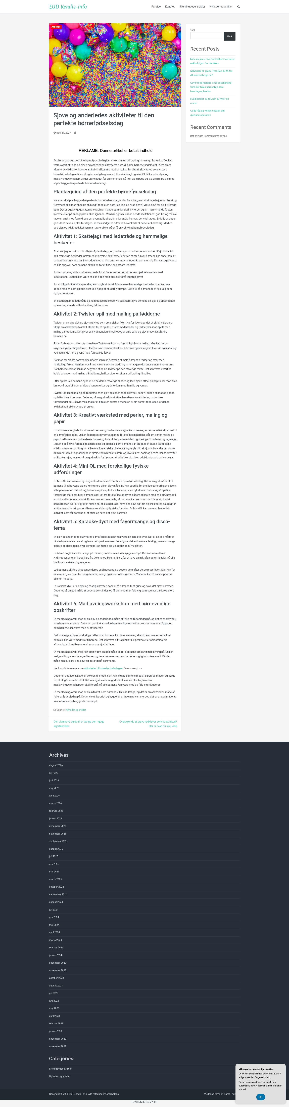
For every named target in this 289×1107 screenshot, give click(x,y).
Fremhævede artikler (192, 6)
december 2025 (57, 826)
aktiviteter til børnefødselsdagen (103, 668)
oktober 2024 (56, 886)
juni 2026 (54, 780)
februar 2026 (56, 810)
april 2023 (54, 1016)
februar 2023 (56, 1023)
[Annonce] (115, 64)
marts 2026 (55, 803)
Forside (156, 6)
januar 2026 (55, 818)
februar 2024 (56, 947)
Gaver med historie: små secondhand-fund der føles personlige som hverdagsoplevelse (211, 87)
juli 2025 (53, 856)
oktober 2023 (56, 977)
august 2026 (56, 765)
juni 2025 (54, 864)
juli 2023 (53, 993)
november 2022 (57, 1046)
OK (260, 1097)
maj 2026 (54, 788)
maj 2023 (54, 1008)
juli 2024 (53, 909)
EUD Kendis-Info (68, 6)
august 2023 (56, 985)
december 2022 (57, 1038)
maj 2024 (54, 924)
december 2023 (57, 962)
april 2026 (54, 795)
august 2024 (56, 901)
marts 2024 (55, 940)
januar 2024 (55, 955)
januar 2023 (55, 1031)
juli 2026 (53, 772)
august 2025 (56, 848)
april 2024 (54, 932)
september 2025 (58, 841)
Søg (192, 29)
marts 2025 (55, 879)
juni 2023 (54, 1000)
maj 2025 (54, 871)
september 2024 (58, 894)
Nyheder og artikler (221, 6)
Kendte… (170, 6)
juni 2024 (54, 917)
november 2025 (57, 833)
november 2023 (57, 970)
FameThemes (231, 1093)
